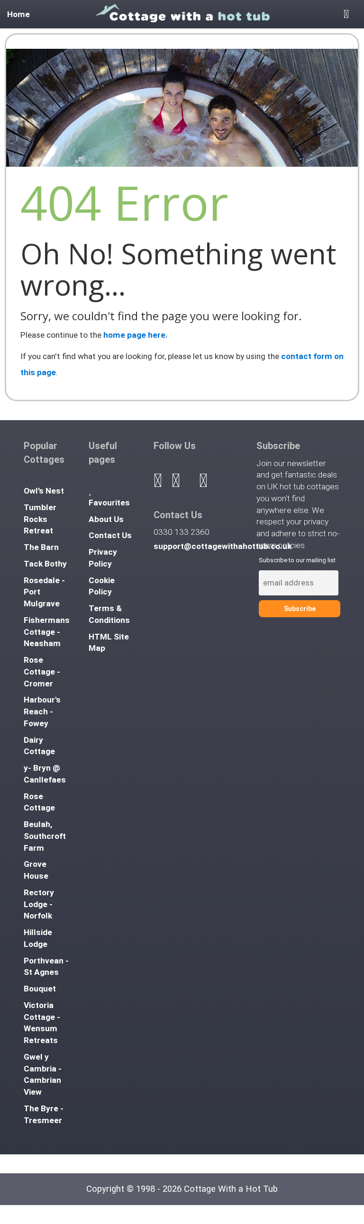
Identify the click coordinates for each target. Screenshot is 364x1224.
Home (18, 14)
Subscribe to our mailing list (297, 560)
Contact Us (110, 535)
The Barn (41, 547)
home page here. (135, 335)
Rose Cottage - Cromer (42, 671)
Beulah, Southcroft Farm (45, 836)
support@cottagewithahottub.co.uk (222, 546)
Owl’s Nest (44, 490)
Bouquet (40, 988)
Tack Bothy (45, 563)
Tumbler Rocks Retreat (40, 519)
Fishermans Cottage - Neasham (47, 631)
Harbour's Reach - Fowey (42, 711)
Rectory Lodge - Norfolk (39, 904)
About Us (106, 519)
